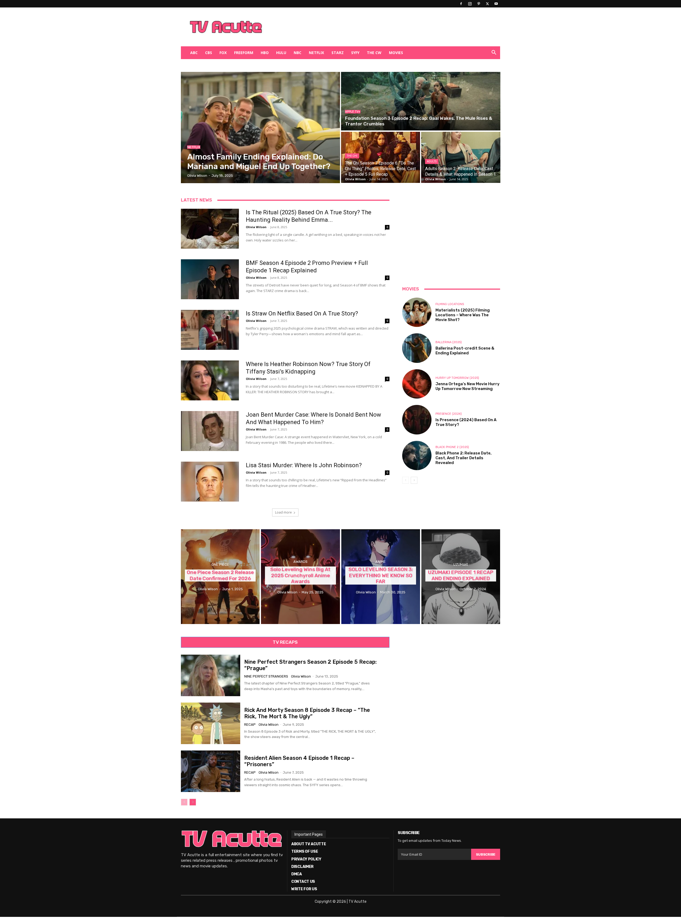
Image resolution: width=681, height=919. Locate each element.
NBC (297, 52)
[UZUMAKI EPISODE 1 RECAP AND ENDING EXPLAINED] (460, 576)
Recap (250, 724)
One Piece (220, 564)
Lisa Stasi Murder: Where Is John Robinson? (304, 465)
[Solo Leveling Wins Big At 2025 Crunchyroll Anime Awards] (300, 576)
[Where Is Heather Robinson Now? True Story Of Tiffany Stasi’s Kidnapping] (210, 380)
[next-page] (414, 480)
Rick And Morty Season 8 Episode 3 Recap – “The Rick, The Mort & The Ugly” (307, 713)
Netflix (316, 52)
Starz (337, 52)
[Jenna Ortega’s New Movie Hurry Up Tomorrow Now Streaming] (416, 384)
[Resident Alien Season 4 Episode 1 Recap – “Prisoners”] (210, 771)
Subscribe (485, 854)
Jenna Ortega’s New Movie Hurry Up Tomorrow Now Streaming (467, 386)
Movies (396, 52)
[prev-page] (405, 480)
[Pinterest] (479, 3)
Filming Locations (449, 304)
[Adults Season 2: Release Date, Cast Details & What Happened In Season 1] (460, 157)
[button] (493, 53)
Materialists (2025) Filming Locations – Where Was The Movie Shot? (462, 315)
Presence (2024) (448, 413)
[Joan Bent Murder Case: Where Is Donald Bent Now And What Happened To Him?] (210, 431)
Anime (380, 561)
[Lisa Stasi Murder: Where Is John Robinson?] (210, 482)
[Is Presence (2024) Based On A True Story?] (416, 419)
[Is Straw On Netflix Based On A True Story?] (210, 330)
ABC (194, 52)
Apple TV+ (352, 111)
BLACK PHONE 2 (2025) (452, 447)
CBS (208, 52)
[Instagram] (470, 3)
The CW (374, 52)
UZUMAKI (460, 564)
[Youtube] (496, 3)
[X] (487, 3)
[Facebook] (461, 3)
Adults (432, 161)
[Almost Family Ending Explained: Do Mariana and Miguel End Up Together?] (260, 127)
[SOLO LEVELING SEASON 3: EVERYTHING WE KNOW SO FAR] (380, 576)
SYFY (355, 52)
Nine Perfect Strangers (266, 676)
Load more (283, 512)
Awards (300, 561)
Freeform (243, 52)
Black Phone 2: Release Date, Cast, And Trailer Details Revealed (463, 458)
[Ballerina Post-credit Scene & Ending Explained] (416, 348)
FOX (223, 52)
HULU (281, 52)
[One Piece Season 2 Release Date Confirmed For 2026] (220, 576)
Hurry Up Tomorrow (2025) (457, 377)
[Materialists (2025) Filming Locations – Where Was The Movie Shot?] (416, 312)
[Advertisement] (368, 27)
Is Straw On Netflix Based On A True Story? (302, 313)
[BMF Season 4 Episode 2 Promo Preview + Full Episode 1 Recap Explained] (210, 279)
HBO (265, 52)
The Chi (352, 155)
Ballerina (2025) (448, 342)
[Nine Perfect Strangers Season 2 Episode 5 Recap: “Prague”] (210, 675)
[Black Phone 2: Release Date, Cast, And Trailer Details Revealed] (416, 455)
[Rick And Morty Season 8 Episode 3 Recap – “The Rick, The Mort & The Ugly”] (210, 723)
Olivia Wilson (256, 227)
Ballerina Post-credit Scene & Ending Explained (464, 350)
